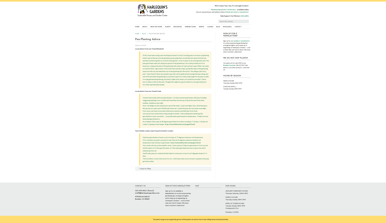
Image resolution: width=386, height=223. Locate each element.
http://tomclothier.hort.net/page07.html (180, 124)
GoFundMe (244, 16)
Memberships (216, 9)
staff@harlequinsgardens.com (147, 193)
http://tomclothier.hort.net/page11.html (185, 143)
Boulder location (229, 65)
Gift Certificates (229, 9)
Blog (149, 168)
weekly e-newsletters (242, 41)
